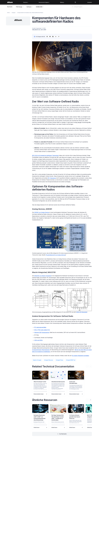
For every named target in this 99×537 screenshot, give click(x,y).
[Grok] (59, 36)
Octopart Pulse (59, 360)
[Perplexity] (50, 36)
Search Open (75, 2)
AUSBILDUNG (39, 6)
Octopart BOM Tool (70, 360)
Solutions (25, 2)
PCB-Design (19, 6)
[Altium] (10, 2)
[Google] (56, 36)
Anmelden (89, 2)
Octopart (13, 12)
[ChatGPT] (47, 36)
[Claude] (53, 36)
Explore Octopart (37, 360)
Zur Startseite (63, 434)
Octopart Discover (48, 360)
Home (8, 12)
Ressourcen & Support (44, 2)
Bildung (62, 2)
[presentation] (90, 399)
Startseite (9, 6)
